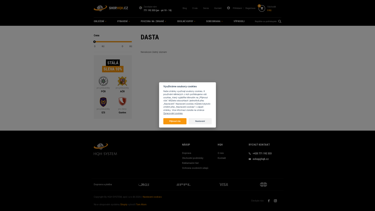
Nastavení (200, 121)
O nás (195, 8)
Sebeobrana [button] (213, 21)
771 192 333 (149, 10)
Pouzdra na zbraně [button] (153, 21)
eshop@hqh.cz (261, 158)
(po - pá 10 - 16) (164, 10)
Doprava (186, 153)
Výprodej (239, 21)
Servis (206, 8)
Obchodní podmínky (192, 158)
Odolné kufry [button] (185, 21)
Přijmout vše (175, 121)
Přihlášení (237, 8)
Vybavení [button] (122, 21)
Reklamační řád (190, 163)
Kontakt (218, 8)
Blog (185, 8)
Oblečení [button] (99, 21)
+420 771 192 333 (262, 153)
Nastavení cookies (152, 196)
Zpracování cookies (173, 113)
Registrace (250, 8)
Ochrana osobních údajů (195, 168)
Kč (103, 46)
